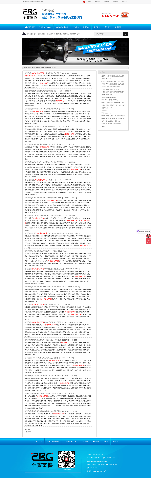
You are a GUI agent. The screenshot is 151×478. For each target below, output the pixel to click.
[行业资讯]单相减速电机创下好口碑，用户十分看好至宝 (44, 215)
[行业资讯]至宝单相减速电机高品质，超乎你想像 (41, 358)
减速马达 (66, 34)
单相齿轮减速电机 (62, 27)
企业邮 (106, 441)
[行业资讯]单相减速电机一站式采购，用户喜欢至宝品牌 (44, 162)
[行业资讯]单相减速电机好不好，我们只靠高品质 (41, 109)
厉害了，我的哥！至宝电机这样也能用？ (113, 76)
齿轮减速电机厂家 (75, 34)
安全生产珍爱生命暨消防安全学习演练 (112, 102)
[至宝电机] (29, 18)
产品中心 (76, 27)
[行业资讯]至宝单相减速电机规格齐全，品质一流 (41, 144)
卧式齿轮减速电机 (53, 441)
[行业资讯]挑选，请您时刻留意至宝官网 (44, 233)
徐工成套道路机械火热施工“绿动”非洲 (112, 81)
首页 (31, 68)
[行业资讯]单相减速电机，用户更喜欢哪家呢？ (41, 126)
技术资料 (86, 27)
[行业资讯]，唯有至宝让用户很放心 (43, 73)
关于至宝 (107, 27)
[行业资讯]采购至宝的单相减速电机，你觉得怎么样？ (43, 411)
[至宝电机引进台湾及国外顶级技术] (75, 51)
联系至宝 (118, 27)
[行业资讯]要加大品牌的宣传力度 (42, 304)
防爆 (60, 17)
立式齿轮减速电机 (70, 441)
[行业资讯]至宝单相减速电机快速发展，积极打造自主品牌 (44, 287)
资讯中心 (103, 72)
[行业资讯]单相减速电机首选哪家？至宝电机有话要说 (43, 375)
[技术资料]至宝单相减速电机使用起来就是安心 (41, 91)
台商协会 (104, 110)
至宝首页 (31, 27)
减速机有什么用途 (106, 94)
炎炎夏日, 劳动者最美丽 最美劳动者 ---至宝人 (114, 118)
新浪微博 (88, 2)
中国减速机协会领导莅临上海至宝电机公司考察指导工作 (118, 116)
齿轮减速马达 (58, 34)
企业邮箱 (124, 2)
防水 (52, 17)
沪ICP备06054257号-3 (94, 468)
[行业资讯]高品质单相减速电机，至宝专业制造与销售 (43, 198)
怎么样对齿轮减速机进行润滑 (110, 89)
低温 (44, 17)
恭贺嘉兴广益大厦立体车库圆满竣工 (112, 124)
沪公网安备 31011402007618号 (96, 471)
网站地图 (115, 2)
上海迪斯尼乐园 (106, 78)
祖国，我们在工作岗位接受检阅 (110, 121)
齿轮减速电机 (41, 34)
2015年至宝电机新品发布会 (109, 100)
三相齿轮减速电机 (45, 27)
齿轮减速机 (50, 34)
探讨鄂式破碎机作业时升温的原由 (111, 86)
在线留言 (106, 2)
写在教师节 (104, 126)
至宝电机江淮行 (106, 113)
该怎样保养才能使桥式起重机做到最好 (112, 84)
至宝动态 (84, 441)
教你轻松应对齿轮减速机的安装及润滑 (112, 92)
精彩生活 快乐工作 (106, 108)
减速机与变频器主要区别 (108, 97)
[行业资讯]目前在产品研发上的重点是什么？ (46, 322)
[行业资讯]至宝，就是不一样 (41, 180)
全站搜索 (37, 68)
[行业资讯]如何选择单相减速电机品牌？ (38, 251)
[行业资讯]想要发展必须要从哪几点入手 (44, 269)
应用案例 (97, 27)
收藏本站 (97, 2)
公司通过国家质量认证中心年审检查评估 (113, 105)
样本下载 (116, 441)
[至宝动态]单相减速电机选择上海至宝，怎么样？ (41, 393)
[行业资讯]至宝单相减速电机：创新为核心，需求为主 (43, 340)
